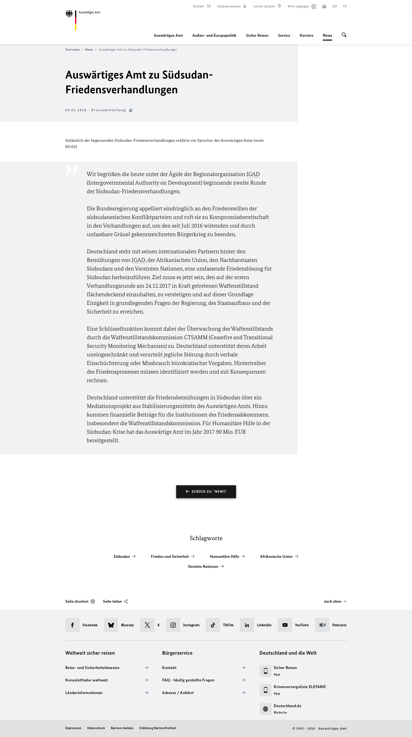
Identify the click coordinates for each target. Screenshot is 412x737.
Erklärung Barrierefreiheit (157, 728)
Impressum (73, 728)
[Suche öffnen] (344, 35)
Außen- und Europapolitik (214, 35)
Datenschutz (96, 728)
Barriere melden (122, 728)
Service (284, 35)
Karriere (306, 35)
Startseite (72, 49)
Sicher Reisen (257, 35)
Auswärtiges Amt (168, 35)
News (327, 37)
